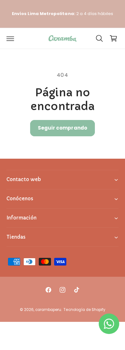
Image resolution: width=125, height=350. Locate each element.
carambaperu (48, 309)
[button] (10, 38)
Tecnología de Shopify (84, 309)
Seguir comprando (62, 127)
